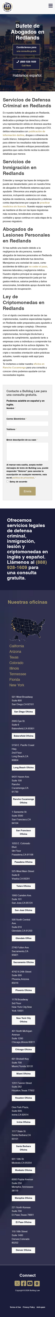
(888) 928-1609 (28, 64)
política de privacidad (23, 478)
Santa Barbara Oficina (23, 1148)
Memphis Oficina (23, 1198)
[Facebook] (23, 1284)
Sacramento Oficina (23, 962)
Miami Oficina (23, 1074)
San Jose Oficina (23, 910)
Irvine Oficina (23, 1122)
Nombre (11, 408)
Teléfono (11, 429)
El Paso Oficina (23, 1222)
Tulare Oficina (23, 886)
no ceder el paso (38, 267)
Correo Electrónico (16, 419)
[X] (17, 1284)
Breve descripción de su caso (22, 440)
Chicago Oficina (23, 1049)
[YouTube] (30, 1284)
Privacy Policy (29, 1307)
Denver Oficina (23, 1250)
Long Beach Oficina (23, 768)
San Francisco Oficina (23, 832)
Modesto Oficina (23, 1170)
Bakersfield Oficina (23, 736)
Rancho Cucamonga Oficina (23, 801)
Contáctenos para (26, 49)
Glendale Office (23, 938)
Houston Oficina (23, 1098)
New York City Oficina (23, 1020)
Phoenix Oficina (23, 990)
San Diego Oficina (23, 712)
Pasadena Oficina (23, 862)
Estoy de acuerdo (18, 482)
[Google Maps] (37, 1284)
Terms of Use (15, 1307)
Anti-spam (41, 1307)
